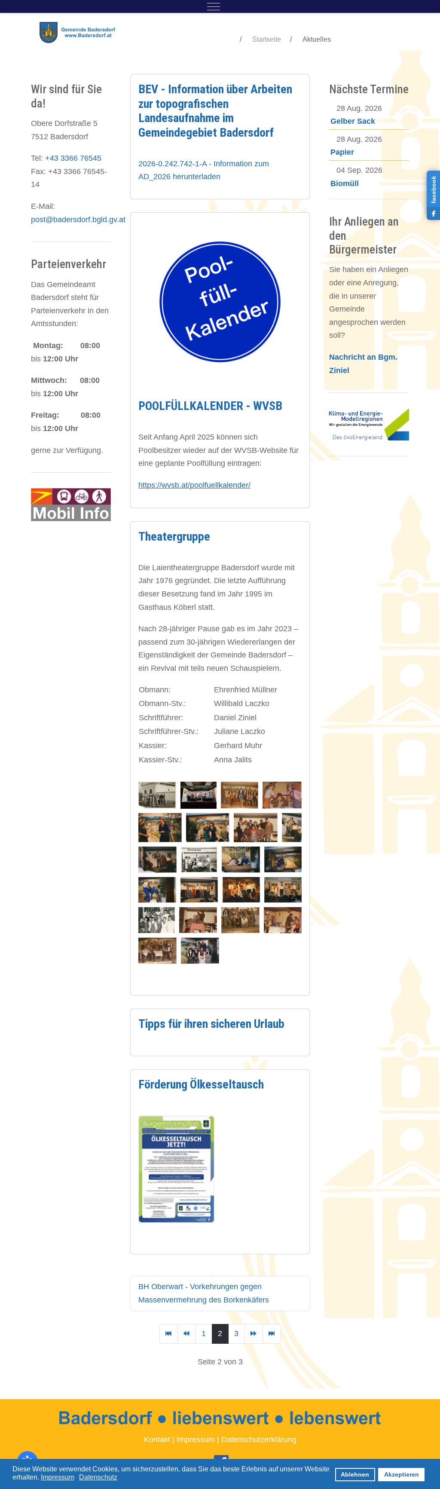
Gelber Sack (352, 121)
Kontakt (157, 1439)
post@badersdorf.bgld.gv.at (78, 219)
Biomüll (344, 183)
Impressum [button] (57, 1477)
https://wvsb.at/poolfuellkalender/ (194, 485)
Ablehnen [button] (355, 1474)
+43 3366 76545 (73, 158)
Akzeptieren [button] (401, 1474)
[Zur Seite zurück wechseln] (186, 1334)
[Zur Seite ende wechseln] (272, 1334)
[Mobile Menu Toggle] (213, 6)
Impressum (196, 1439)
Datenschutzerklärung (258, 1439)
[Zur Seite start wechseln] (168, 1334)
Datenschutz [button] (98, 1477)
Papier (342, 152)
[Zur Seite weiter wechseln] (253, 1334)
